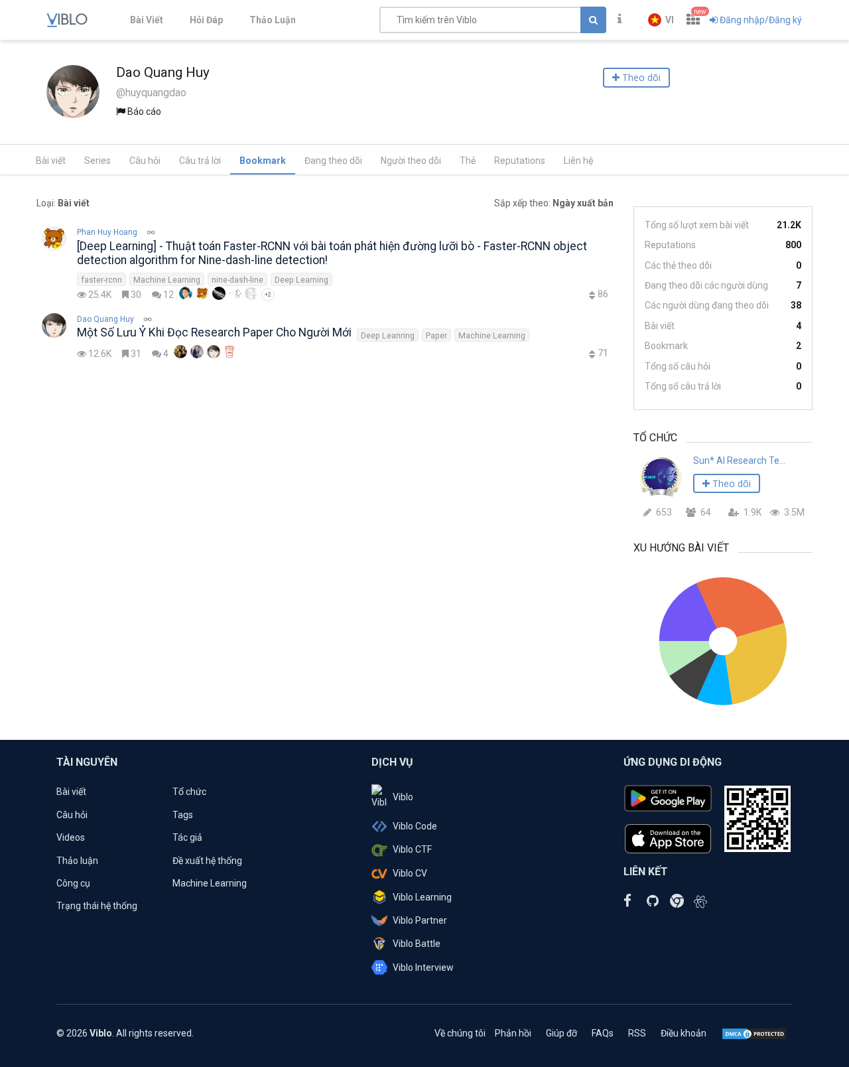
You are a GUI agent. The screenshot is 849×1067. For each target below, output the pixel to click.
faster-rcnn (101, 280)
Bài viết (51, 160)
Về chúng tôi (460, 1033)
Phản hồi (513, 1033)
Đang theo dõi (333, 160)
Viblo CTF (412, 849)
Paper (436, 335)
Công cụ (73, 883)
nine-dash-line (237, 280)
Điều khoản (683, 1033)
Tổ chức (189, 791)
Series (97, 160)
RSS (637, 1033)
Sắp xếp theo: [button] (554, 203)
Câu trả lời (200, 160)
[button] (661, 20)
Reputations (519, 160)
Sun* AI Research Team (741, 460)
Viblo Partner (420, 920)
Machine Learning (166, 280)
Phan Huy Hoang (107, 232)
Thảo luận (77, 860)
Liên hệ (578, 160)
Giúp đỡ (561, 1033)
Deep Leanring (388, 335)
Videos (70, 837)
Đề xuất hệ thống (207, 860)
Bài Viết (146, 20)
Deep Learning (301, 280)
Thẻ (468, 160)
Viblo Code (415, 826)
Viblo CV (410, 873)
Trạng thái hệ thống (96, 905)
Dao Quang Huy (105, 319)
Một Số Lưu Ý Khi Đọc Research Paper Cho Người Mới (214, 332)
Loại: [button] (63, 203)
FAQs (603, 1033)
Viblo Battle (416, 943)
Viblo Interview (423, 967)
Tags (182, 815)
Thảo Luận (272, 20)
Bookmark (262, 160)
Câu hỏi (145, 160)
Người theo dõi (411, 160)
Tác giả (187, 837)
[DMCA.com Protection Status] (754, 1033)
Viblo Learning (422, 897)
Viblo (403, 797)
